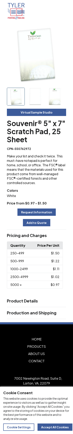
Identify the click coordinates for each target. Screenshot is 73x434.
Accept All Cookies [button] (55, 427)
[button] (36, 235)
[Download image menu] (60, 30)
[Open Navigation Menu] (60, 11)
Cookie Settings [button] (19, 427)
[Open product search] (52, 11)
